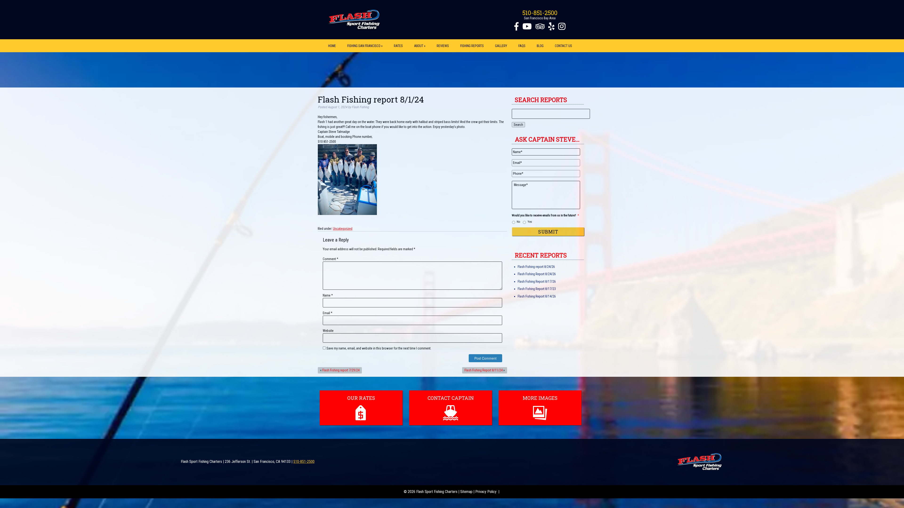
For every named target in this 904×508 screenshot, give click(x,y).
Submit (548, 232)
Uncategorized (342, 228)
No (518, 221)
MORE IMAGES (540, 398)
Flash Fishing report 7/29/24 (340, 370)
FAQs (521, 46)
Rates (398, 46)
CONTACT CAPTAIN (451, 398)
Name (328, 295)
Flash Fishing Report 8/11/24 (483, 370)
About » (419, 46)
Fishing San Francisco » (365, 46)
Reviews (443, 46)
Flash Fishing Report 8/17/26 (537, 281)
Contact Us (563, 46)
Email (327, 313)
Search (518, 125)
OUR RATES (361, 398)
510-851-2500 (539, 13)
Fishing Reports (472, 46)
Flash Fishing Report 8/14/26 (537, 296)
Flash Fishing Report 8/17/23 (537, 289)
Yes (530, 221)
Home (332, 46)
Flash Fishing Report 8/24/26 (537, 274)
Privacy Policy (485, 491)
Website (328, 331)
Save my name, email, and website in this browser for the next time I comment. (379, 348)
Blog (540, 46)
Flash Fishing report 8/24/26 (536, 267)
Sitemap (466, 491)
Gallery (501, 46)
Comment (330, 259)
